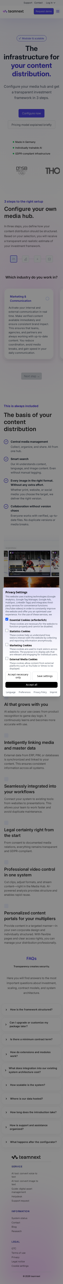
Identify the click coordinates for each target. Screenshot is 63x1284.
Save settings (45, 676)
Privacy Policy (40, 692)
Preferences (25, 692)
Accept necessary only (18, 676)
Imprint (53, 692)
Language (11, 692)
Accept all (31, 684)
